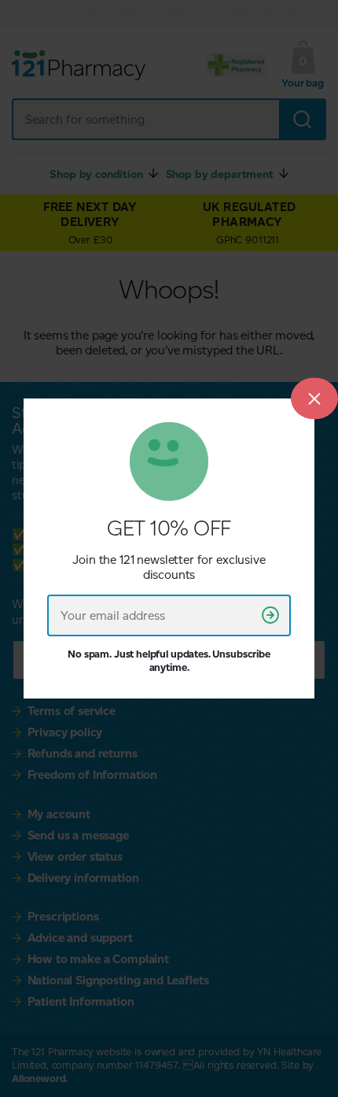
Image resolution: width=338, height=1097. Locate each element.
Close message (314, 399)
